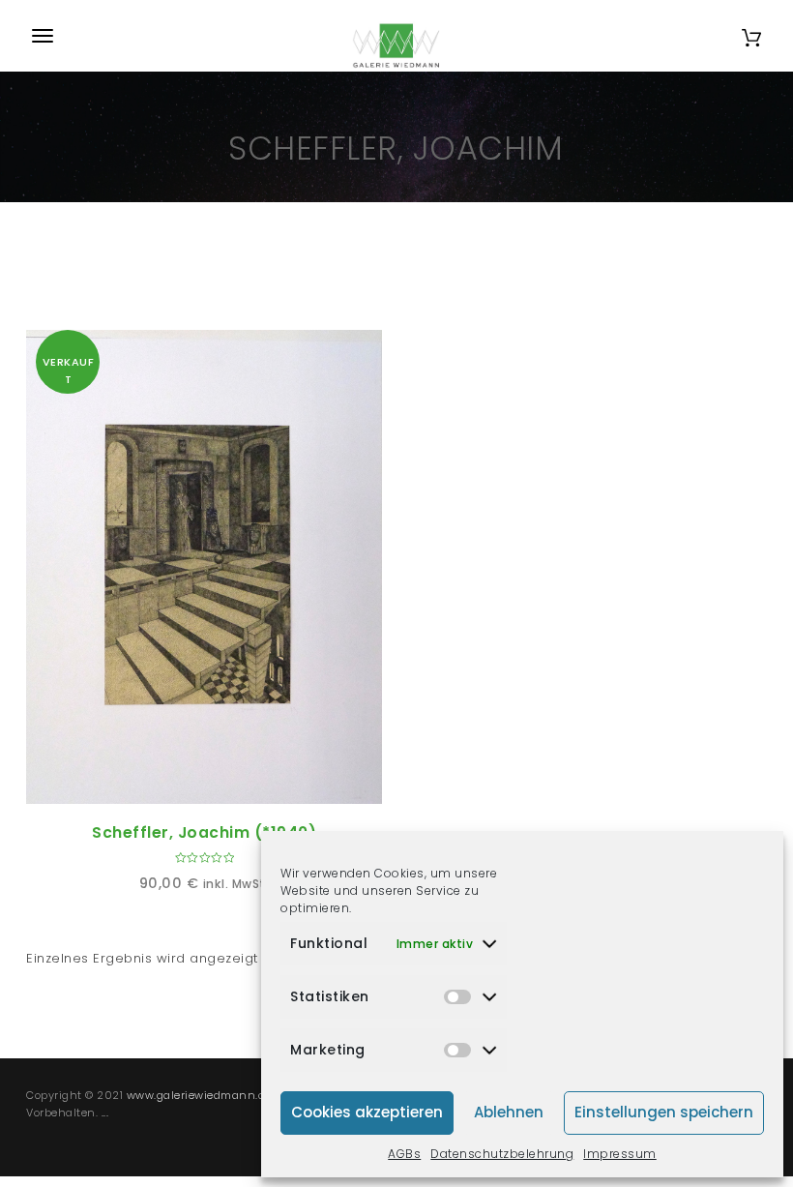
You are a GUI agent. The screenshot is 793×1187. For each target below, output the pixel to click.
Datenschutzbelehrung (501, 1153)
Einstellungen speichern (663, 1112)
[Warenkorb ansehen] (751, 35)
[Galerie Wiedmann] (396, 36)
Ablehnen (508, 1112)
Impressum (620, 1153)
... (105, 1112)
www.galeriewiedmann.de (199, 1095)
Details (226, 782)
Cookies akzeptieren (367, 1112)
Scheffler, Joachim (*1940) (204, 832)
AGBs (404, 1153)
